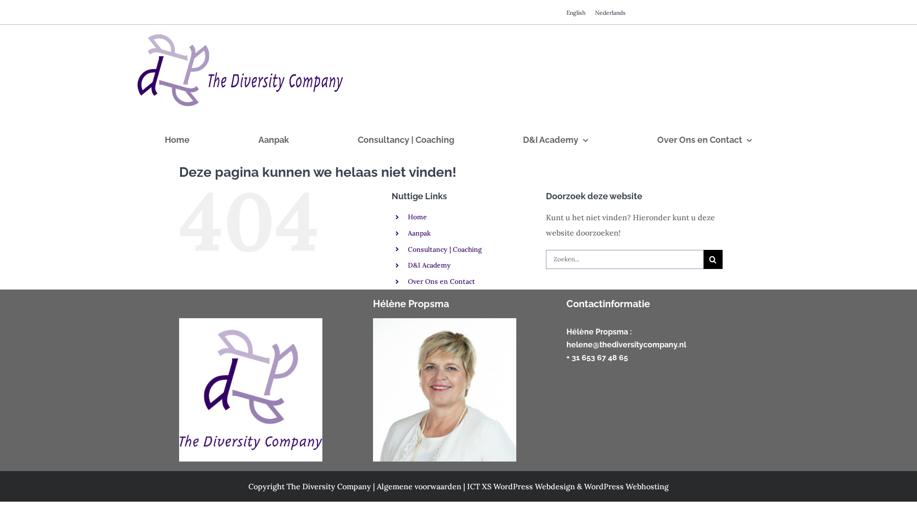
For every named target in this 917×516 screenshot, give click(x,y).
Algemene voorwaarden (420, 486)
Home (417, 217)
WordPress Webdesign (535, 486)
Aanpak (419, 233)
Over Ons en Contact (441, 281)
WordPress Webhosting (626, 486)
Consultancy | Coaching (445, 249)
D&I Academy (429, 265)
